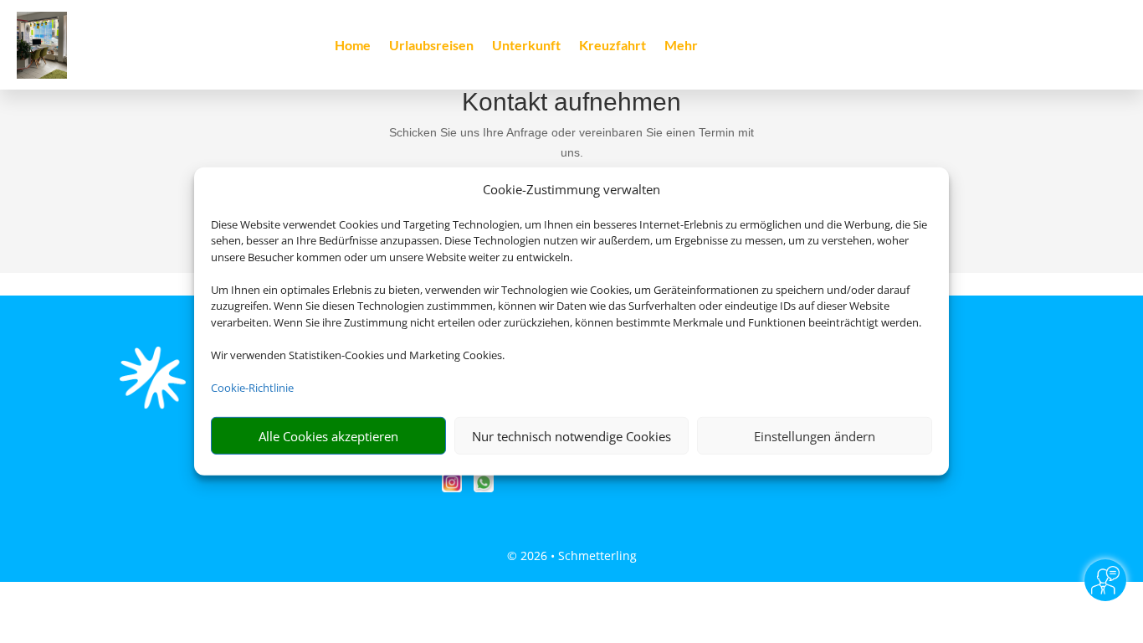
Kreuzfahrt (612, 46)
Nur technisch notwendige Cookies (571, 436)
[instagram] (453, 488)
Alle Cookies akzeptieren (328, 436)
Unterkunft (526, 46)
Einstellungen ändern (814, 436)
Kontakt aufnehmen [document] (571, 103)
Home (353, 46)
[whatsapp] (483, 488)
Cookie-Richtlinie (252, 387)
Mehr (681, 46)
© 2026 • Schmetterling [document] (572, 555)
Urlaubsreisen (431, 46)
